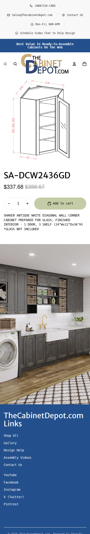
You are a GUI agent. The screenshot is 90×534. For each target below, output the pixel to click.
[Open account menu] (74, 64)
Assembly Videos (17, 457)
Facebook (11, 482)
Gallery (10, 443)
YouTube (10, 475)
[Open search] (15, 64)
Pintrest (11, 504)
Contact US (75, 15)
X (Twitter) (14, 497)
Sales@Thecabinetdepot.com (32, 15)
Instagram (12, 489)
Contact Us (13, 465)
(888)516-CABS (45, 5)
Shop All (11, 435)
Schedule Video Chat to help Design (47, 33)
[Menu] (5, 64)
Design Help (14, 450)
